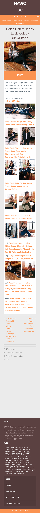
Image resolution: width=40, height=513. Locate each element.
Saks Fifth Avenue (23, 451)
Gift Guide (34, 20)
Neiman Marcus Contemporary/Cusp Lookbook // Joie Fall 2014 (28, 325)
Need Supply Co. (10, 471)
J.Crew (27, 460)
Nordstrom (25, 447)
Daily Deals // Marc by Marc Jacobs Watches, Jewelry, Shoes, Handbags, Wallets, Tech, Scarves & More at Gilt (11, 330)
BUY (20, 75)
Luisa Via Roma (9, 456)
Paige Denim (11, 356)
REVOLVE (8, 449)
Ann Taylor (31, 469)
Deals (15, 20)
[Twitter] (25, 16)
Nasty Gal (18, 462)
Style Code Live (9, 455)
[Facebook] (11, 16)
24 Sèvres (24, 455)
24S (17, 468)
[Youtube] (29, 16)
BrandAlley (8, 460)
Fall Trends (26, 462)
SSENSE (20, 464)
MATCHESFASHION (11, 451)
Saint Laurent (9, 473)
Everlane (29, 456)
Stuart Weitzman (19, 473)
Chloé (25, 469)
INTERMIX (18, 469)
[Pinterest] (18, 16)
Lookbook (9, 353)
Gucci (26, 471)
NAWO (20, 3)
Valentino (7, 462)
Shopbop (19, 356)
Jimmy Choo (28, 464)
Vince (28, 466)
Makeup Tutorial (23, 20)
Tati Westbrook (20, 466)
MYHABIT (15, 449)
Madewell (31, 468)
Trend (9, 20)
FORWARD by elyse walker (13, 458)
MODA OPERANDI (10, 464)
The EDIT (27, 453)
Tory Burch (19, 471)
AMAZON (7, 453)
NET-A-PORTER (25, 449)
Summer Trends (9, 468)
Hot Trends (20, 23)
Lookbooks (18, 353)
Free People (23, 468)
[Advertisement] (20, 393)
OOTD (17, 455)
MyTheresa (26, 458)
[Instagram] (14, 16)
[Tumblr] (22, 16)
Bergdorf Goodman (18, 460)
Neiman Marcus (16, 447)
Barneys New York (17, 453)
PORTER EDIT (9, 469)
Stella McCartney (10, 466)
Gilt (13, 462)
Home (4, 20)
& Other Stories (20, 456)
